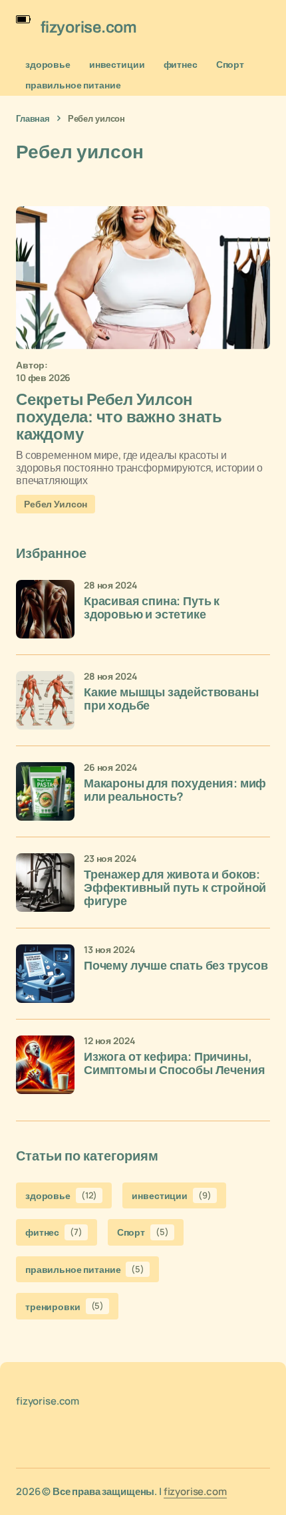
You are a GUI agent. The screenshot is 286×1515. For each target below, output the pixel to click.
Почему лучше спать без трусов (176, 966)
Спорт (230, 64)
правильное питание (72, 84)
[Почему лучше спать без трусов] (45, 973)
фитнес (181, 64)
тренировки (64, 1306)
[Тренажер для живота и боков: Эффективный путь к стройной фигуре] (45, 882)
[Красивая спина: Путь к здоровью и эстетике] (45, 609)
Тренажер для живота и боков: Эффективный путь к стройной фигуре (175, 888)
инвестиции (117, 64)
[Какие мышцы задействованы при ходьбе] (45, 700)
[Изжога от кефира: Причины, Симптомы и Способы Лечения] (45, 1064)
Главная (33, 118)
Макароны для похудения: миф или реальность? (175, 790)
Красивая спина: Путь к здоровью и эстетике (151, 608)
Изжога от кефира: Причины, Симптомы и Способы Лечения (174, 1064)
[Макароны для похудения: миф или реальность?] (45, 791)
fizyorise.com (195, 1491)
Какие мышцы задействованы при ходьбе (171, 699)
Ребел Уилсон (55, 503)
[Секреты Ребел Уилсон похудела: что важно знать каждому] (143, 277)
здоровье (48, 64)
